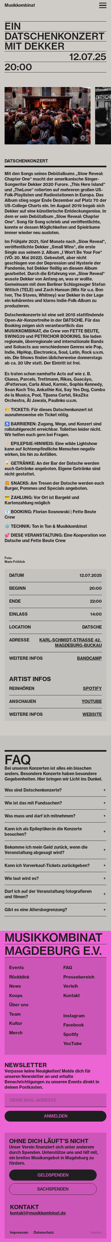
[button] (102, 5)
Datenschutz (44, 1232)
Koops (16, 995)
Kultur (15, 1023)
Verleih (70, 986)
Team (15, 1014)
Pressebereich (79, 977)
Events (16, 967)
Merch (16, 1032)
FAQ (67, 967)
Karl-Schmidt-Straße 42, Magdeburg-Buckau (70, 642)
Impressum (19, 1232)
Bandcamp (89, 658)
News (15, 986)
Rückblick (19, 977)
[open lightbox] (48, 115)
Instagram (74, 1015)
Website (92, 714)
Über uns (19, 1004)
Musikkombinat (20, 5)
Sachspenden (52, 1189)
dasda (96, 1232)
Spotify (92, 688)
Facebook (73, 1025)
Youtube (92, 701)
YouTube (72, 1043)
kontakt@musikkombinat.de (38, 1213)
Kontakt (71, 995)
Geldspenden (52, 1175)
